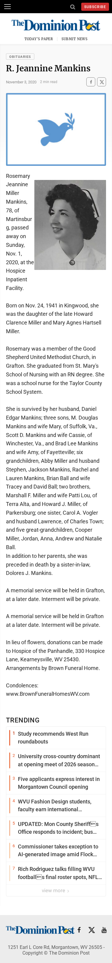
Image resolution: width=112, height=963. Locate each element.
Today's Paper (38, 39)
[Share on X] (101, 82)
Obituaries (20, 57)
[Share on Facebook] (90, 82)
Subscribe (95, 7)
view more (54, 890)
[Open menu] (7, 6)
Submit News (75, 39)
